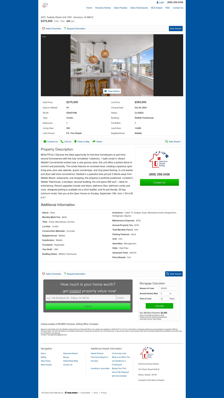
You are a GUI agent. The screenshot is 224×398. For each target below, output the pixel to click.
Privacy (104, 392)
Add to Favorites (53, 28)
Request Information (76, 28)
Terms (95, 392)
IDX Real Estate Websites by (52, 392)
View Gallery (114, 91)
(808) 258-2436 (159, 174)
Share (99, 141)
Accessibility (85, 392)
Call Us (67, 141)
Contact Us (52, 141)
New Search (175, 28)
